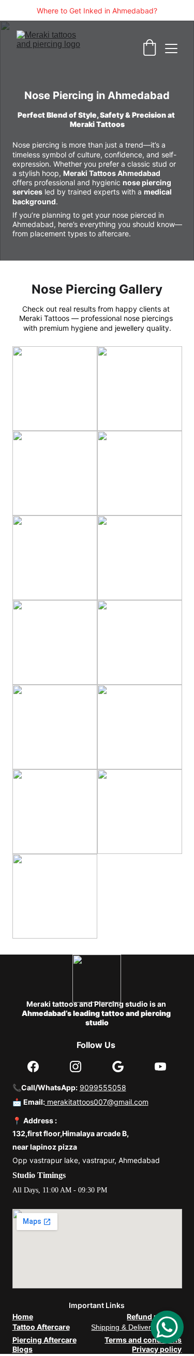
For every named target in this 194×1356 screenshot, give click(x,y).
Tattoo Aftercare (41, 1326)
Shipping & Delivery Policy (133, 1327)
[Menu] (171, 48)
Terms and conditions (143, 1339)
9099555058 (103, 1087)
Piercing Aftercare (44, 1339)
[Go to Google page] (118, 1066)
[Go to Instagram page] (75, 1066)
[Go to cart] (149, 48)
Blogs (22, 1349)
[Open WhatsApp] (167, 1327)
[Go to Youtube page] (160, 1066)
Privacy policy (157, 1349)
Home (22, 1316)
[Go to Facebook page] (33, 1066)
